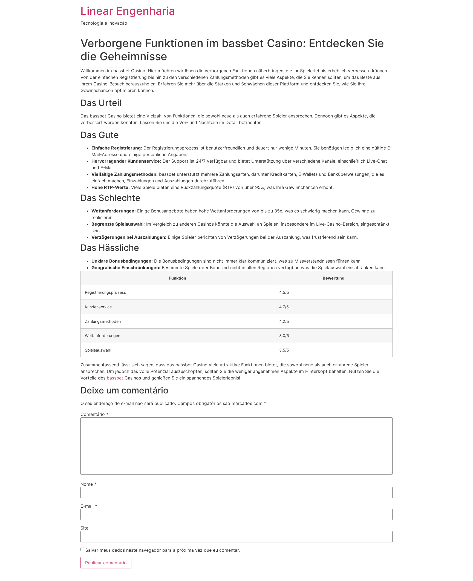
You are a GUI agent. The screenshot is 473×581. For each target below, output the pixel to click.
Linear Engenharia (127, 11)
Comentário (94, 414)
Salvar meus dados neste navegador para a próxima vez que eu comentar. (162, 550)
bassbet (115, 378)
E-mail (88, 506)
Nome (88, 484)
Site (84, 528)
